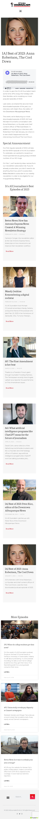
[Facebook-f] (17, 813)
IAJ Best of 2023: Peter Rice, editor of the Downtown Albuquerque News (19, 507)
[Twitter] (19, 813)
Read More (10, 251)
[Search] (32, 796)
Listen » (7, 672)
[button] (20, 11)
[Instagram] (21, 813)
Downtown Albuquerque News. (18, 111)
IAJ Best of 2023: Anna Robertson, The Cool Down (19, 570)
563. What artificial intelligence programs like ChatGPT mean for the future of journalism (19, 433)
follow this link (8, 173)
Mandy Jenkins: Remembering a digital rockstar (17, 294)
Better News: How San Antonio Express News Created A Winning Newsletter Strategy (17, 225)
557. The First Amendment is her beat (19, 362)
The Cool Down (22, 127)
